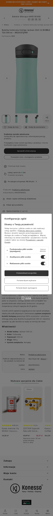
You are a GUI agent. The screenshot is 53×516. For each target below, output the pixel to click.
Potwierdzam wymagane (26, 288)
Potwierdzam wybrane (26, 280)
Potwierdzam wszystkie (26, 273)
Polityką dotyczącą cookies (29, 231)
